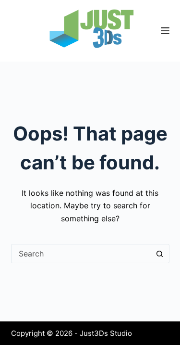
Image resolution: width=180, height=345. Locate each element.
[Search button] (160, 253)
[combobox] (81, 253)
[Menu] (165, 30)
